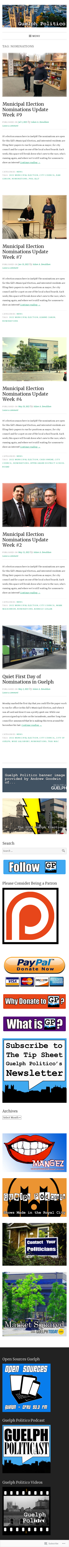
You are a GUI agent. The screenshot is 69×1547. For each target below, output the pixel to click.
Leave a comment (10, 125)
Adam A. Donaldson (40, 122)
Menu (36, 36)
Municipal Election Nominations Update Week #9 (25, 109)
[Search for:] (34, 851)
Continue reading (30, 162)
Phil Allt (34, 178)
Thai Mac (53, 741)
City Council (47, 175)
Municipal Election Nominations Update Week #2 (25, 539)
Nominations (20, 178)
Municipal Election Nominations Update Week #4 (25, 394)
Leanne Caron (47, 317)
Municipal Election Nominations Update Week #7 (25, 251)
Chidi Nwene (46, 459)
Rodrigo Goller (43, 609)
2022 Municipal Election (23, 175)
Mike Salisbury (21, 741)
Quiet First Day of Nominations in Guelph (28, 679)
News (19, 171)
